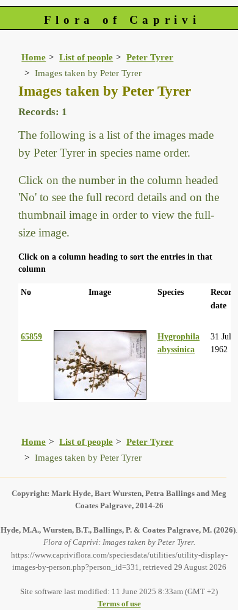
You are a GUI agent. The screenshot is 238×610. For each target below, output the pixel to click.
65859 (31, 336)
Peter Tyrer (149, 57)
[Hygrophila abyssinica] (100, 364)
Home (33, 57)
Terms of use (119, 603)
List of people (86, 57)
